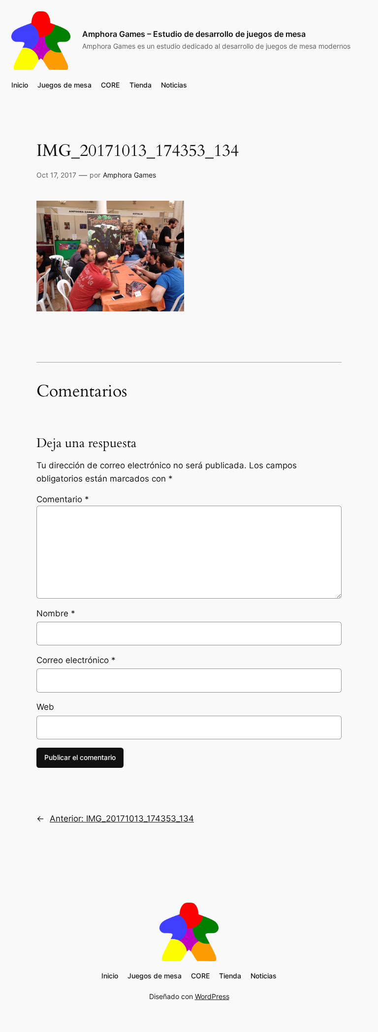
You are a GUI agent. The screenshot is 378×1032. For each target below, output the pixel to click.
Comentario (62, 499)
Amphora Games (129, 175)
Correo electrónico (76, 660)
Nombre (55, 613)
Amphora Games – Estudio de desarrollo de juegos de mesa (194, 34)
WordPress (212, 996)
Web (45, 707)
